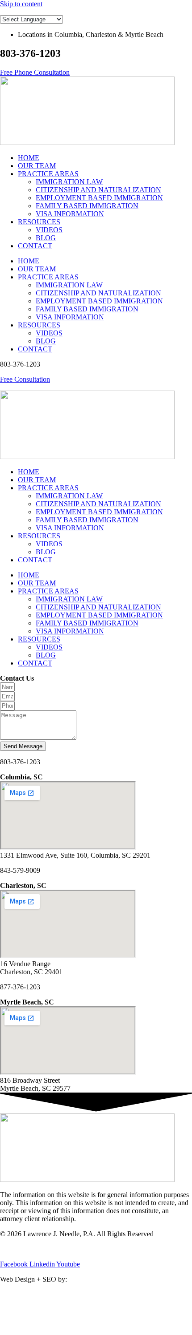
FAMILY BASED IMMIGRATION (87, 206)
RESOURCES (39, 222)
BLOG (46, 238)
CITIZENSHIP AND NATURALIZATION (98, 190)
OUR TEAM (37, 165)
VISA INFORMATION (70, 214)
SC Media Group (95, 1279)
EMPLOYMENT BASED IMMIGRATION (99, 198)
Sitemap (57, 1249)
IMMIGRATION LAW (69, 182)
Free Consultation (25, 379)
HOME (28, 157)
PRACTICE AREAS (48, 173)
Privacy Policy (20, 1249)
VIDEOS (49, 230)
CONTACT (35, 246)
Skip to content (21, 4)
